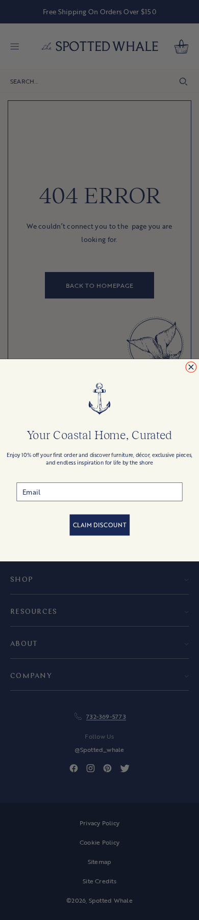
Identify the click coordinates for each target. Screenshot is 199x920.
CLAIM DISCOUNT (100, 525)
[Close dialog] (191, 367)
